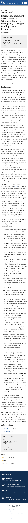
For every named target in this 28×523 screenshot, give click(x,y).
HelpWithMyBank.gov (12, 484)
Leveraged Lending (8, 463)
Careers (8, 491)
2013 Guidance (8, 429)
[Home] (4, 485)
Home (2, 8)
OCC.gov (8, 497)
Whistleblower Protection (19, 516)
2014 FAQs (7, 431)
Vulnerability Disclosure (11, 518)
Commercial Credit (8, 457)
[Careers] (4, 492)
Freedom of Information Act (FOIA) (14, 514)
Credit (5, 460)
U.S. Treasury (14, 512)
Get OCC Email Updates (14, 520)
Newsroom (16, 8)
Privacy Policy (7, 510)
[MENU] (25, 2)
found (16, 186)
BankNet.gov (9, 478)
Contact (21, 518)
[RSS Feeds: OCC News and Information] (20, 506)
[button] (22, 2)
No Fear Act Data (6, 516)
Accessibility (21, 510)
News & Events (8, 8)
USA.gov (14, 510)
